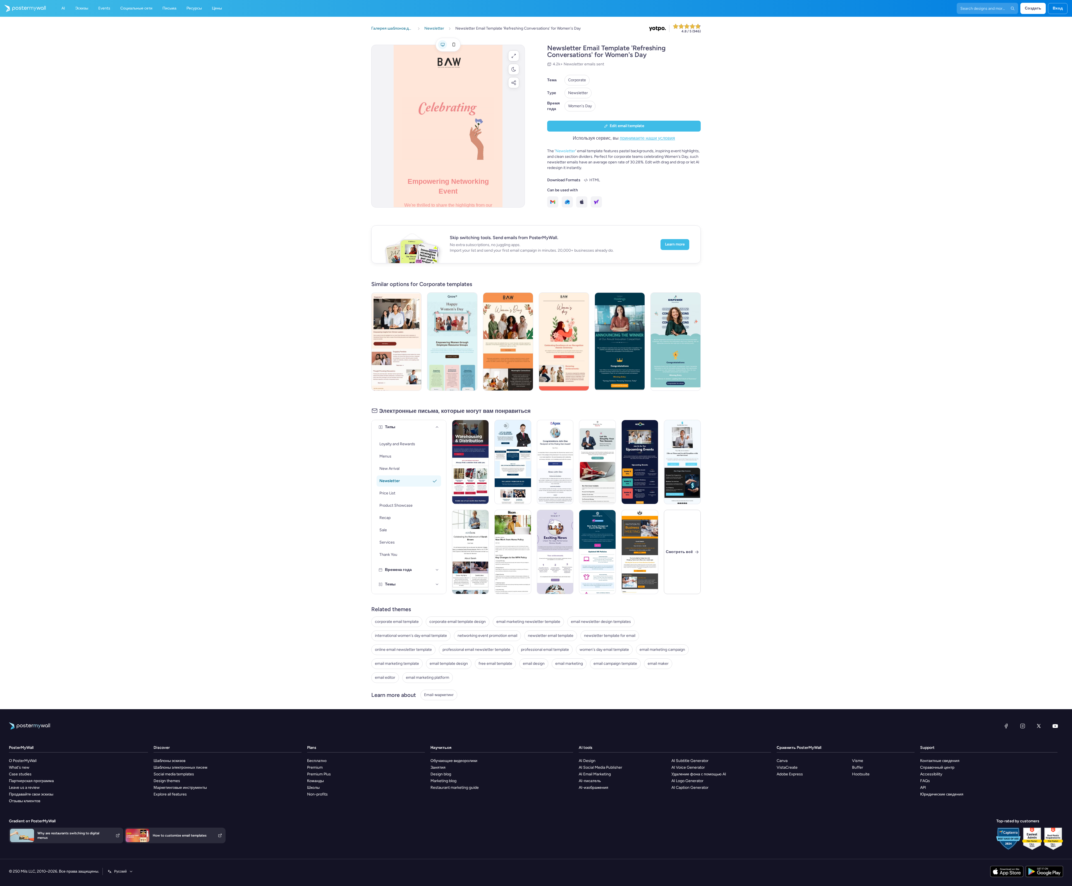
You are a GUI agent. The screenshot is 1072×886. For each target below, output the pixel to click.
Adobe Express (790, 774)
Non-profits (317, 794)
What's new (19, 767)
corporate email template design (457, 621)
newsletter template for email (609, 635)
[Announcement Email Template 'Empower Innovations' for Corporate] (675, 341)
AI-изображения (593, 787)
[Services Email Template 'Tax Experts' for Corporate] (597, 462)
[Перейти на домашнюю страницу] (23, 8)
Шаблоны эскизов (169, 760)
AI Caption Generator (690, 787)
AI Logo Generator (687, 780)
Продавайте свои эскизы (31, 794)
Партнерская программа (31, 780)
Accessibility (931, 774)
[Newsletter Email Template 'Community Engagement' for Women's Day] (452, 341)
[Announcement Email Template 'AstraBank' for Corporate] (470, 552)
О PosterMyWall (23, 760)
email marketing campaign (662, 649)
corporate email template (397, 621)
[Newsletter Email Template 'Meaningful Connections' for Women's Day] (508, 341)
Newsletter (578, 92)
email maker (658, 663)
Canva (782, 760)
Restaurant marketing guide (454, 787)
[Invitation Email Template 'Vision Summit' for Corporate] (639, 552)
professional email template (545, 649)
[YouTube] (1055, 726)
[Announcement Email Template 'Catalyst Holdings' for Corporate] (620, 341)
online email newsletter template (403, 649)
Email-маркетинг (439, 694)
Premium (315, 767)
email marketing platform (427, 677)
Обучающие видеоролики (453, 760)
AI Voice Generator (688, 767)
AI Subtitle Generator (690, 760)
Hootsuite (861, 774)
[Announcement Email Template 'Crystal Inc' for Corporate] (597, 552)
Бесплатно (317, 760)
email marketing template (397, 663)
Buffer (857, 767)
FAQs (925, 780)
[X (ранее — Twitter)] (1038, 726)
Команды (315, 780)
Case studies (20, 774)
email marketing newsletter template (528, 621)
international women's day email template (411, 635)
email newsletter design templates (601, 621)
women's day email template (604, 649)
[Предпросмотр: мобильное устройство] (453, 44)
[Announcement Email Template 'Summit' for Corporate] (555, 552)
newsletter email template (550, 635)
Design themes (167, 780)
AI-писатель (590, 780)
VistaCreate (787, 767)
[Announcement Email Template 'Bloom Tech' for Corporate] (512, 552)
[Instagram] (1022, 726)
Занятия (438, 767)
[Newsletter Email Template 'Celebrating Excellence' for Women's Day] (564, 341)
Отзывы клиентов (24, 801)
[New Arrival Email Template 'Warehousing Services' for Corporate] (470, 462)
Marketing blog (443, 780)
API (923, 787)
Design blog (440, 774)
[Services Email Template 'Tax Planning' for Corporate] (682, 462)
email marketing (569, 663)
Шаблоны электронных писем (180, 767)
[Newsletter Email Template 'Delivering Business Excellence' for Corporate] (512, 462)
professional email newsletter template (476, 649)
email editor (385, 677)
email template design (449, 663)
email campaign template (615, 663)
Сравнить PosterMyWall (799, 747)
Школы (313, 787)
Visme (857, 760)
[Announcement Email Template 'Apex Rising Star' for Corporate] (555, 462)
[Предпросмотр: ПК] (442, 44)
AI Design (587, 760)
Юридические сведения (941, 794)
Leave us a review (24, 787)
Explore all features (170, 794)
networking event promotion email (487, 635)
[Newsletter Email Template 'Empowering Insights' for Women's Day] (396, 341)
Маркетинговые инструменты (180, 787)
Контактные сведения (939, 760)
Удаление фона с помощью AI (698, 774)
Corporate (577, 80)
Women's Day (580, 106)
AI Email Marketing (595, 774)
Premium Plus (319, 774)
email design (534, 663)
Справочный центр (937, 767)
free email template (495, 663)
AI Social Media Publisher (600, 767)
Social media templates (174, 774)
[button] (513, 55)
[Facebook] (1006, 726)
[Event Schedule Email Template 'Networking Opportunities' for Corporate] (639, 462)
